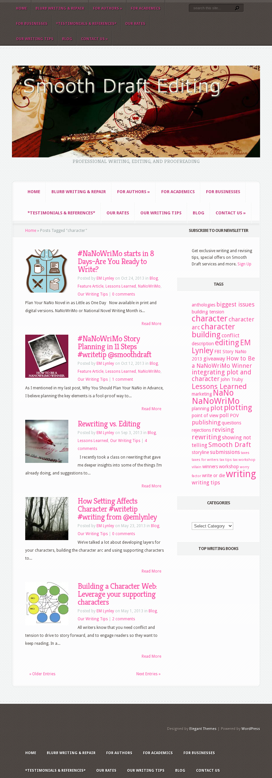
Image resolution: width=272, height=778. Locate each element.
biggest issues (235, 304)
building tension (208, 311)
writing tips (206, 482)
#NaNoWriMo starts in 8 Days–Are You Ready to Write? (116, 261)
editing (227, 342)
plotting (238, 407)
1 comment (122, 379)
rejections (201, 430)
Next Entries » (148, 674)
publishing (206, 422)
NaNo (223, 393)
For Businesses (31, 24)
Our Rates (135, 24)
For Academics (146, 8)
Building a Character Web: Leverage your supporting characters (117, 594)
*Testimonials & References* (86, 24)
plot (216, 408)
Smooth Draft (229, 445)
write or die (213, 475)
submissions (225, 452)
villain (196, 467)
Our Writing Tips (34, 39)
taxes (245, 453)
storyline (200, 452)
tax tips (226, 460)
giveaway (214, 359)
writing (241, 473)
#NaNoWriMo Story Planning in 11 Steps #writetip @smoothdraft (114, 347)
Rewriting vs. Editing (109, 424)
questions (231, 422)
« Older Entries (42, 674)
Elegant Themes (203, 729)
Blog (67, 39)
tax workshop (244, 460)
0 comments (123, 294)
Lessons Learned (120, 286)
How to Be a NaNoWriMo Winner (223, 362)
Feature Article (90, 286)
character (210, 318)
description (203, 343)
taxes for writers (205, 460)
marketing (202, 394)
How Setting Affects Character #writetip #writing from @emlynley (117, 509)
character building (213, 330)
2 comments (123, 619)
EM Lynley (105, 278)
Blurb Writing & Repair (59, 8)
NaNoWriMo (149, 286)
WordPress (250, 729)
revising (223, 429)
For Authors (107, 8)
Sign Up (244, 264)
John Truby (232, 379)
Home (21, 8)
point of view (205, 415)
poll (224, 415)
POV (234, 415)
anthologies (203, 304)
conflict (230, 335)
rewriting (206, 437)
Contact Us (94, 39)
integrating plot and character (221, 375)
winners (210, 466)
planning (200, 408)
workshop (229, 466)
